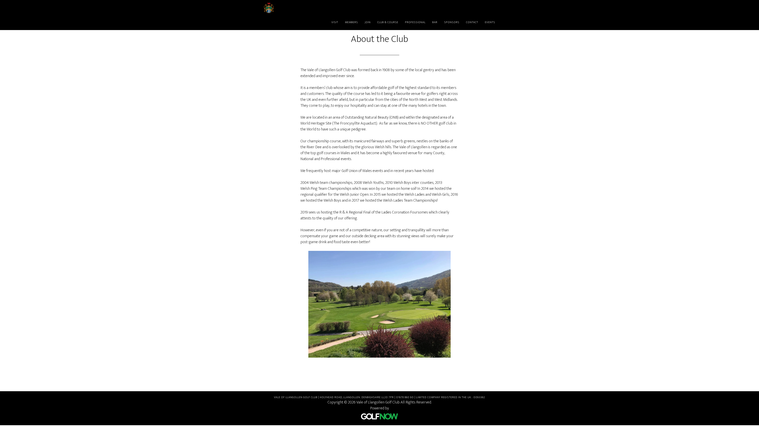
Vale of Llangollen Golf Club (296, 7)
